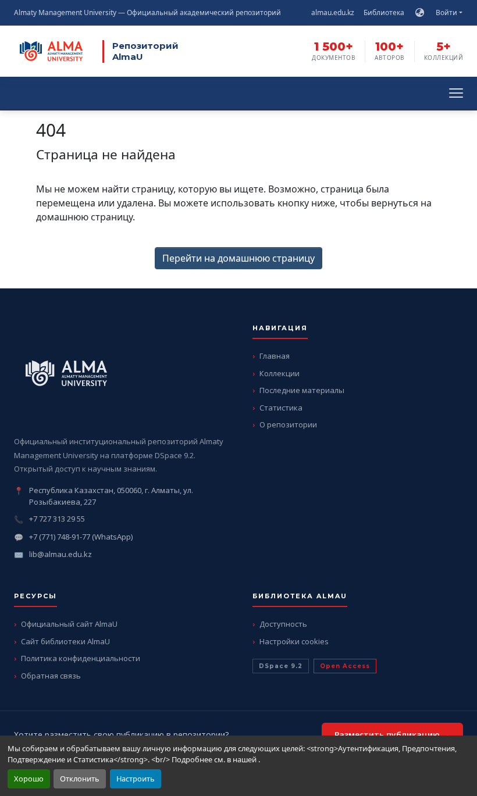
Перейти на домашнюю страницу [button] (238, 258)
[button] (420, 12)
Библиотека (384, 12)
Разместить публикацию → (392, 734)
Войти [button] (447, 12)
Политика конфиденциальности (80, 658)
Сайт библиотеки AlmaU (65, 641)
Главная (274, 356)
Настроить (135, 778)
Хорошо (29, 778)
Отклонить (79, 778)
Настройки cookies (294, 641)
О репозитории (288, 424)
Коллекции (279, 373)
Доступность (283, 624)
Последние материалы (301, 390)
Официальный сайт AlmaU (69, 624)
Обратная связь (51, 675)
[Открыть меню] (456, 93)
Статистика (280, 407)
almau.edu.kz (332, 12)
